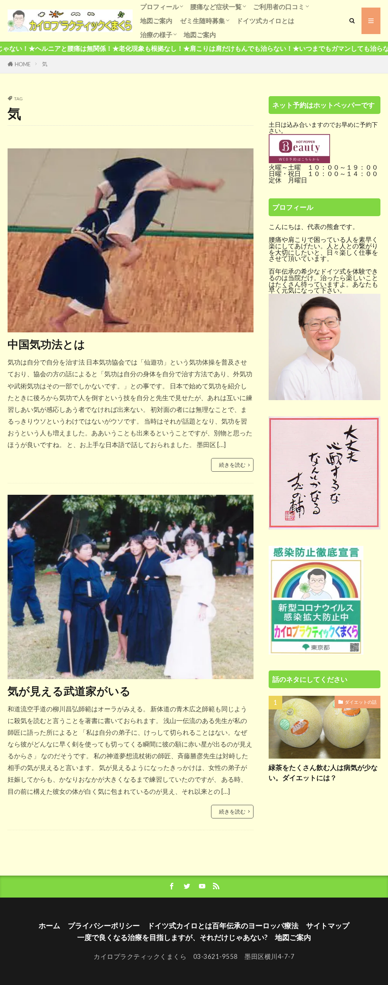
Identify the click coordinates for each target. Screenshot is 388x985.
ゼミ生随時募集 (202, 21)
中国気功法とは (46, 344)
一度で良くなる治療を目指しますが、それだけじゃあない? (172, 937)
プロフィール (159, 7)
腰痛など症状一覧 (216, 7)
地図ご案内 (156, 21)
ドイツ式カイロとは (265, 21)
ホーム (49, 925)
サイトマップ (327, 925)
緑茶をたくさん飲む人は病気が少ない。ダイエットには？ (323, 772)
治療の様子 (156, 35)
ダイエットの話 (361, 702)
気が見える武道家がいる (69, 690)
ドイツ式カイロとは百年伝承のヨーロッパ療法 (223, 925)
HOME (23, 64)
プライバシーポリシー (104, 925)
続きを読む (232, 464)
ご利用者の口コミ (279, 7)
